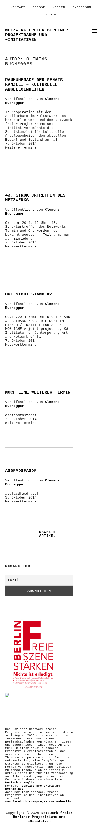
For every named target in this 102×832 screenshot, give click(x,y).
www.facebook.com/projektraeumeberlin (38, 801)
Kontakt (18, 7)
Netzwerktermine (21, 246)
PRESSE (39, 7)
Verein (59, 7)
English (30, 782)
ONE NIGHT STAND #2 (28, 294)
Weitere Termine (21, 148)
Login (51, 14)
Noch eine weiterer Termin (38, 392)
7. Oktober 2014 (21, 144)
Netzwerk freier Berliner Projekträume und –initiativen (36, 35)
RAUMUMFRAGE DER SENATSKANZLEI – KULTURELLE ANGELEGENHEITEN (35, 85)
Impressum (81, 7)
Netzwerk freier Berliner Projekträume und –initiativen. (43, 817)
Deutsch (11, 782)
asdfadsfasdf (21, 471)
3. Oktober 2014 (21, 419)
